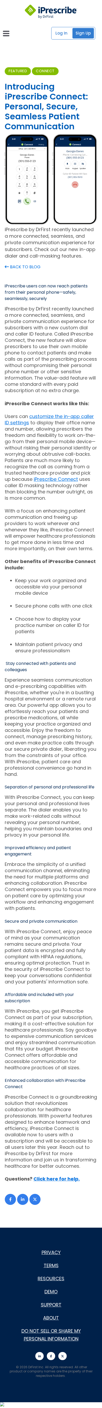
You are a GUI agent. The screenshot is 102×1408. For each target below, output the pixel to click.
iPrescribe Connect (56, 479)
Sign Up (83, 33)
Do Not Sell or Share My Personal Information (51, 1335)
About (51, 1318)
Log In (61, 33)
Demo (51, 1291)
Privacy (51, 1252)
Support (51, 1304)
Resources (51, 1278)
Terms (51, 1265)
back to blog (25, 267)
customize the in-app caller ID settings (49, 419)
